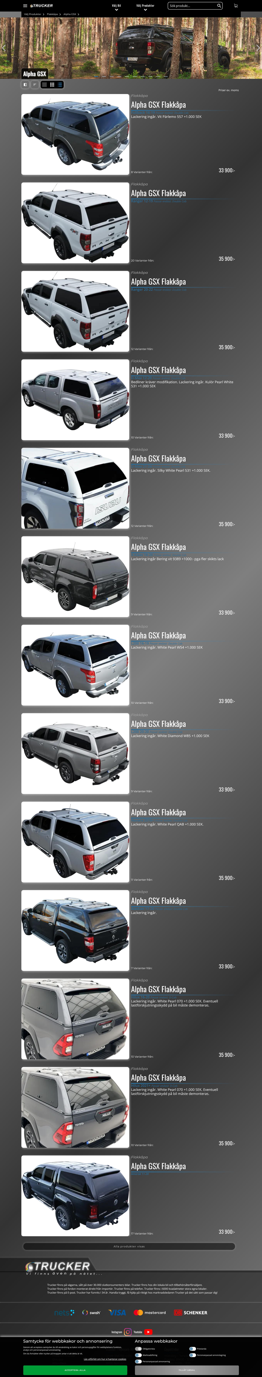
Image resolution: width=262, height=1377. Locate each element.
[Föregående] (6, 48)
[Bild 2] (104, 76)
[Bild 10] (166, 76)
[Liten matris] (44, 84)
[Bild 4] (119, 76)
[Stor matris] (52, 84)
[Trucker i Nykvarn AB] (41, 6)
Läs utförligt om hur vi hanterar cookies (105, 1359)
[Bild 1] (96, 76)
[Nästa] (256, 48)
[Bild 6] (135, 76)
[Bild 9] (158, 76)
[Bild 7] (143, 76)
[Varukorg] (236, 5)
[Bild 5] (127, 76)
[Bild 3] (112, 76)
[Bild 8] (150, 76)
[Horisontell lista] (60, 84)
